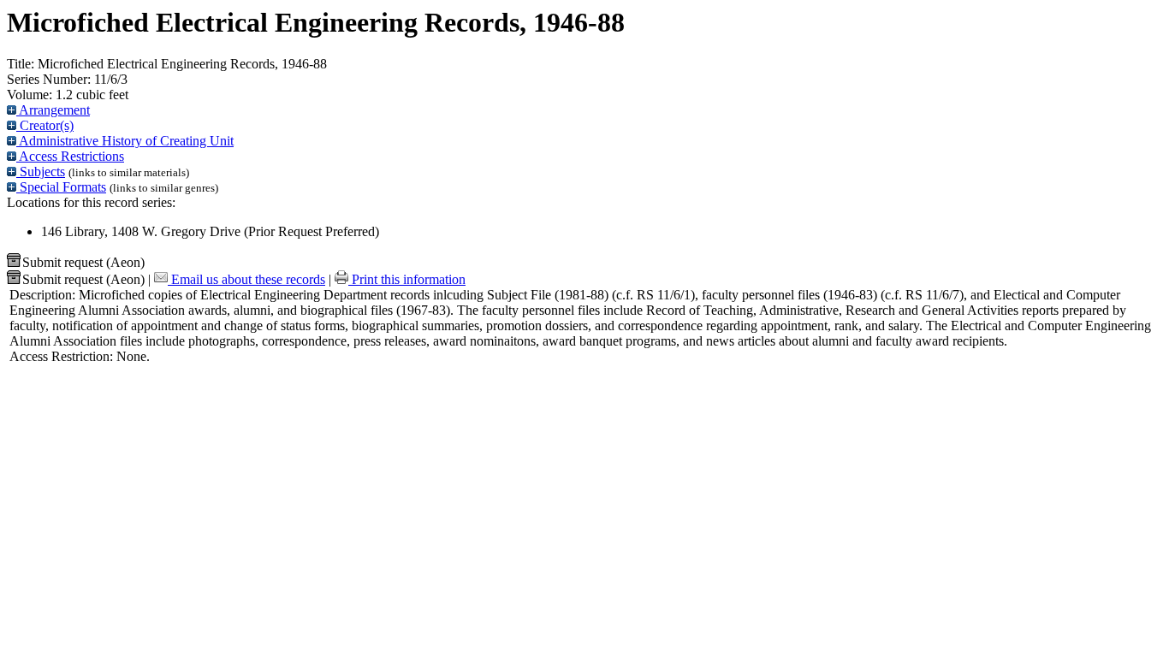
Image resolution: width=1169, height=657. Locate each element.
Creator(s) (45, 125)
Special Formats (61, 187)
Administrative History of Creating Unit (125, 140)
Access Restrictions (70, 156)
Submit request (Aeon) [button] (83, 262)
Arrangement (53, 110)
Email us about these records (246, 279)
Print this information (407, 279)
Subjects (40, 171)
